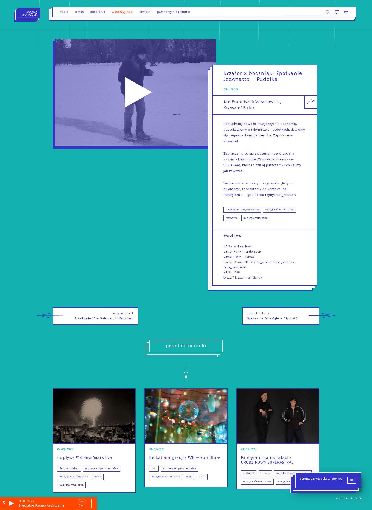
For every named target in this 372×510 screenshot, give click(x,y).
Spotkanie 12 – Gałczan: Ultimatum (103, 316)
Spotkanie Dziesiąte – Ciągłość (272, 316)
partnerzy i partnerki (173, 12)
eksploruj (97, 12)
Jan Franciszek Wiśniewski (251, 102)
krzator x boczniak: (248, 73)
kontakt (144, 12)
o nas (79, 12)
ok (352, 480)
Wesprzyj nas (122, 12)
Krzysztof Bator (238, 108)
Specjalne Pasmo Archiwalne (41, 505)
